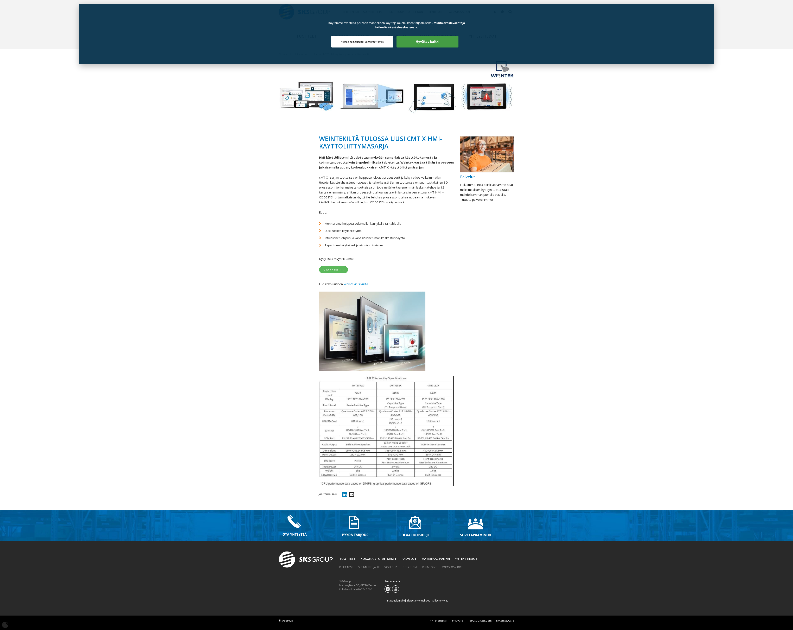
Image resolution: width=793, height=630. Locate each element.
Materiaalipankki (435, 558)
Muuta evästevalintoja (449, 23)
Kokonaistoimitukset (378, 558)
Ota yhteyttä (333, 269)
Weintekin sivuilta (356, 284)
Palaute (457, 620)
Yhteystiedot (466, 558)
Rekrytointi (429, 567)
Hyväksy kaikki (427, 41)
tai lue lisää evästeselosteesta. (396, 27)
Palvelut (409, 558)
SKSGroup (390, 567)
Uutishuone (410, 567)
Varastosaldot (452, 567)
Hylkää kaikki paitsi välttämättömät (362, 41)
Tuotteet (347, 558)
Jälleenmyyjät (440, 600)
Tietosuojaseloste (479, 620)
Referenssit (346, 567)
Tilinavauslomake (395, 600)
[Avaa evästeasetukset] (5, 625)
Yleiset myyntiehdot (418, 600)
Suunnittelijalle (369, 567)
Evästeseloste (505, 620)
